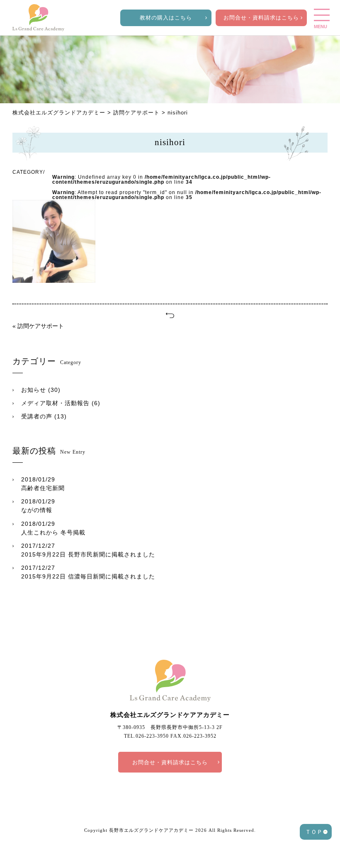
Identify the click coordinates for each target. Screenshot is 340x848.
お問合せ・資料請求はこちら (261, 18)
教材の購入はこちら (166, 18)
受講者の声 (36, 416)
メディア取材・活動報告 (55, 403)
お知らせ (33, 389)
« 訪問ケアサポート (38, 326)
